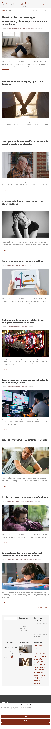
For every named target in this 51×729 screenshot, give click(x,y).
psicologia (43, 667)
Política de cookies (18, 727)
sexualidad (36, 677)
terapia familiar (37, 680)
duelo (42, 651)
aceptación (36, 645)
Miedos (35, 664)
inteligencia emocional (38, 661)
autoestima (36, 648)
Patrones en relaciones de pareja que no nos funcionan (22, 82)
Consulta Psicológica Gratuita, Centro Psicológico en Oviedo (39, 629)
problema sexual (37, 667)
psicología (36, 669)
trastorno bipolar (37, 683)
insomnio (41, 659)
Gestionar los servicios (6, 712)
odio (35, 666)
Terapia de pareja (37, 678)
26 (8, 657)
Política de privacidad (27, 727)
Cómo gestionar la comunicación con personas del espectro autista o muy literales (25, 142)
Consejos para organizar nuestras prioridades (23, 261)
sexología (22, 636)
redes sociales (37, 670)
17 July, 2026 (30, 444)
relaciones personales (38, 672)
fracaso (39, 656)
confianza (41, 648)
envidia (44, 653)
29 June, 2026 (40, 559)
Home (29, 702)
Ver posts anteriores (42, 607)
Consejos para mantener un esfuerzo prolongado (24, 439)
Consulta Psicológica (13, 28)
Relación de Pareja (23, 634)
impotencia (36, 659)
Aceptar (25, 716)
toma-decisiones (37, 682)
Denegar (25, 720)
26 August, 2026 (31, 88)
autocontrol (40, 647)
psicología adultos (42, 669)
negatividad (39, 664)
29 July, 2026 (30, 326)
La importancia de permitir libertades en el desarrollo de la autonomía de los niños (22, 554)
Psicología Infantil (32, 559)
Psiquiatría (22, 632)
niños (44, 664)
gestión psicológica (38, 658)
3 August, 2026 (31, 265)
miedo (42, 662)
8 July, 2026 (37, 501)
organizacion (43, 666)
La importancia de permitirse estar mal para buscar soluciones (22, 202)
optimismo (38, 666)
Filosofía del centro (23, 624)
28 (12, 657)
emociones (41, 653)
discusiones (41, 650)
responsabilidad (37, 675)
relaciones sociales (38, 674)
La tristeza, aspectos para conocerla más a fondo (25, 497)
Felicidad (36, 656)
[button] (49, 704)
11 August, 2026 (31, 208)
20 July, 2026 (30, 386)
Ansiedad (36, 647)
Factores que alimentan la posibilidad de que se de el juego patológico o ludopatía (24, 321)
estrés (35, 655)
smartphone (41, 677)
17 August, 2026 (31, 148)
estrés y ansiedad (40, 655)
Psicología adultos (29, 28)
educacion (36, 653)
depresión (36, 650)
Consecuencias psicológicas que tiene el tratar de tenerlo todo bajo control (25, 381)
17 (4, 655)
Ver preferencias (25, 724)
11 (6, 653)
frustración (44, 656)
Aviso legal (34, 727)
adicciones (41, 645)
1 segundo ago (38, 28)
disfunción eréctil (37, 651)
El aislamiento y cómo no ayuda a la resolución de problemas (24, 22)
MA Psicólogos (37, 662)
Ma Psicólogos (21, 28)
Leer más (5, 71)
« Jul (5, 661)
